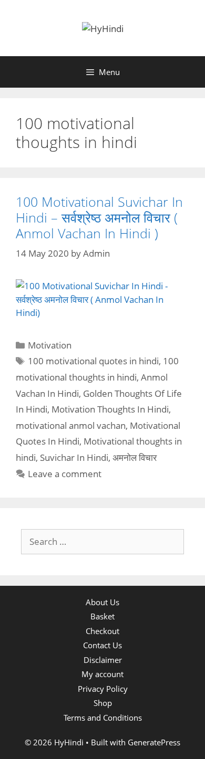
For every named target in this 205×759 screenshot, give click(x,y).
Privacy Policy (103, 688)
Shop (103, 703)
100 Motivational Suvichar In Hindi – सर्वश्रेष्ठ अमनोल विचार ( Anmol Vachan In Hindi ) (99, 217)
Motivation (49, 345)
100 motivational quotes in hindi (93, 361)
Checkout (102, 631)
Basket (102, 616)
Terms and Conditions (103, 717)
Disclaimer (103, 660)
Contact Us (102, 645)
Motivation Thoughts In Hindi (110, 409)
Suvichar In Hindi (74, 457)
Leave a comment (64, 474)
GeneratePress (154, 742)
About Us (102, 602)
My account (102, 674)
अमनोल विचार (134, 457)
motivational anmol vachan (71, 425)
